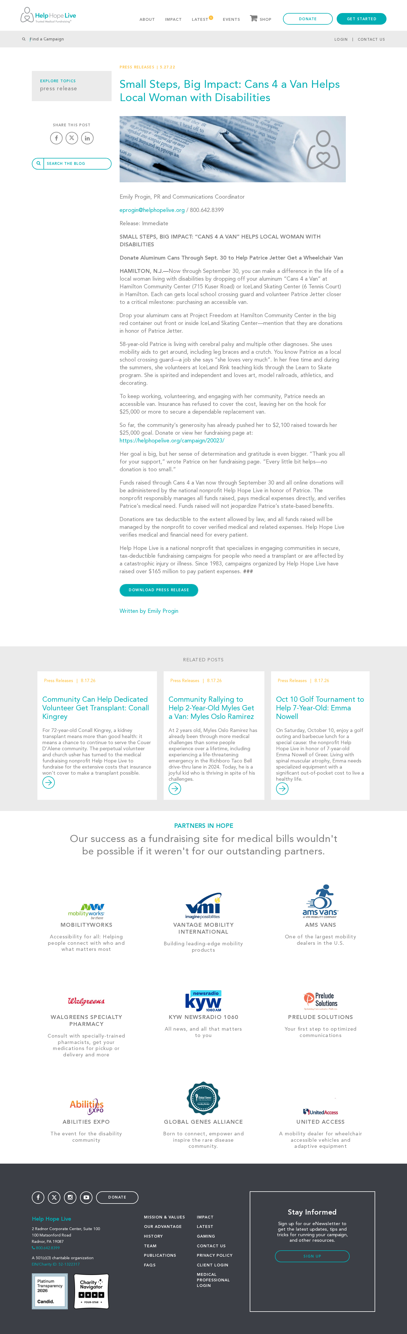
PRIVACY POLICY (215, 1256)
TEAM (150, 1246)
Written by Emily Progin (149, 611)
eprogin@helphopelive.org (152, 210)
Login (341, 40)
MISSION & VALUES (164, 1217)
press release (58, 89)
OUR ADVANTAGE (163, 1227)
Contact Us (371, 40)
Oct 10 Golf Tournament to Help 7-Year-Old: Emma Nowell (320, 708)
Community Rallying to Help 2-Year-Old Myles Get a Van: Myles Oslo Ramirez (211, 708)
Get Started (362, 19)
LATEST (205, 1227)
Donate (308, 19)
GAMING (206, 1236)
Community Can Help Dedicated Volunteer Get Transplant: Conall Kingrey (95, 708)
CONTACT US (211, 1246)
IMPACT (205, 1217)
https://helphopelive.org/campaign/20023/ (172, 441)
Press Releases (137, 67)
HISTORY (153, 1236)
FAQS (150, 1265)
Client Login (212, 1265)
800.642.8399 (48, 1248)
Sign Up (312, 1256)
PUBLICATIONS (160, 1256)
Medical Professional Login (213, 1280)
